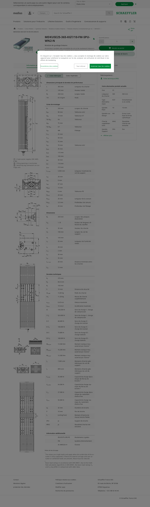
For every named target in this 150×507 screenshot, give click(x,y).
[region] (75, 61)
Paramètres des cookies (49, 66)
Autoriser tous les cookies (100, 66)
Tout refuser (81, 66)
